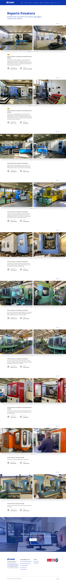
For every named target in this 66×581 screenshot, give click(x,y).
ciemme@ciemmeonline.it (13, 566)
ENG (58, 2)
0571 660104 (16, 565)
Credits (57, 578)
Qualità (41, 2)
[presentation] (56, 23)
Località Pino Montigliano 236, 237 (13, 563)
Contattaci (33, 539)
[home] (10, 2)
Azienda (25, 2)
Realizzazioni (35, 2)
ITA (55, 2)
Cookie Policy (36, 562)
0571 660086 (11, 565)
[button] (30, 2)
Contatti (52, 2)
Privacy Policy (36, 561)
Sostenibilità (46, 2)
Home (22, 2)
